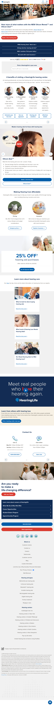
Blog (27, 560)
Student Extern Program (10, 512)
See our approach (21, 116)
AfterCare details (45, 116)
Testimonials (27, 554)
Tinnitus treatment (27, 600)
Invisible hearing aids (27, 590)
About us (27, 542)
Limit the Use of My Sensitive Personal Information (27, 567)
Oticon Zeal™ (27, 184)
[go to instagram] (31, 536)
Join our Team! (8, 494)
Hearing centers (27, 607)
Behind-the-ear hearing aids (27, 581)
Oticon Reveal (37, 30)
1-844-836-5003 (15, 454)
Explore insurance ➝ (39, 228)
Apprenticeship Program (10, 516)
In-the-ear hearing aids (27, 584)
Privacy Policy (4, 674)
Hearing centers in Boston (27, 623)
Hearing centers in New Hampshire (27, 632)
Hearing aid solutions (33, 116)
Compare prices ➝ (15, 228)
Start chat (39, 454)
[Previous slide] (6, 122)
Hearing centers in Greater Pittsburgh (27, 617)
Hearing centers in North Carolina (27, 629)
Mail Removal (27, 573)
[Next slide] (48, 122)
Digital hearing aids (27, 596)
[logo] (5, 2)
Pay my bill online (27, 636)
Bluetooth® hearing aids (27, 587)
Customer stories (27, 545)
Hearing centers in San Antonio (27, 626)
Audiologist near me (27, 610)
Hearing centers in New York (27, 614)
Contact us (27, 548)
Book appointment (27, 529)
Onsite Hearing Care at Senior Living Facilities (27, 639)
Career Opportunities (9, 509)
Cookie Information (27, 564)
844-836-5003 (27, 524)
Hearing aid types (27, 578)
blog (8, 283)
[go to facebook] (22, 536)
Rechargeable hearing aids (27, 593)
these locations (39, 663)
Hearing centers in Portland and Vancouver (27, 620)
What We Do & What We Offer (12, 506)
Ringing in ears (27, 603)
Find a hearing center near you (11, 421)
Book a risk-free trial (27, 180)
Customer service (27, 557)
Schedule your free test (9, 116)
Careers (27, 551)
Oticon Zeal (4, 31)
